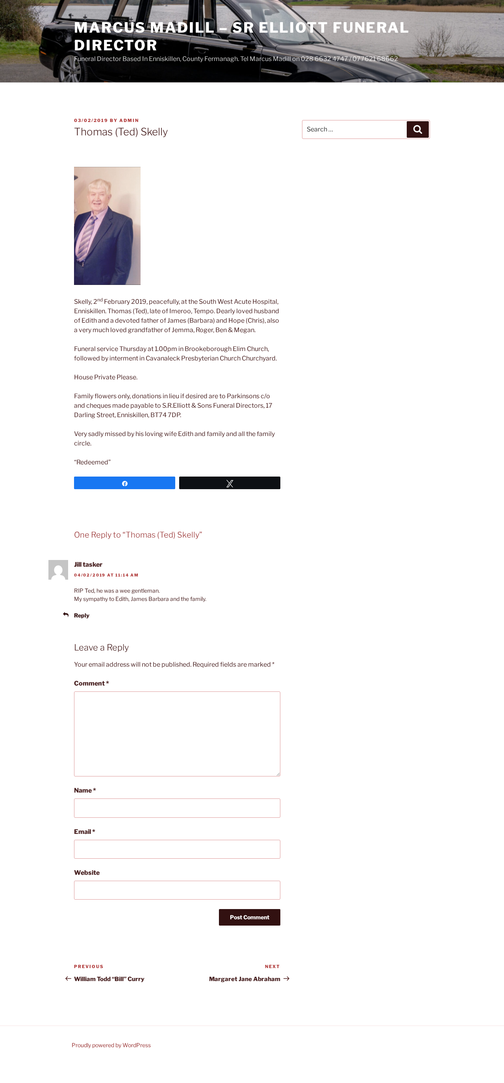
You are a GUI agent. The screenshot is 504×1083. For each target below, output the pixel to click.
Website (87, 872)
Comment (91, 683)
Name (85, 790)
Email (84, 831)
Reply (81, 615)
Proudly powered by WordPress (111, 1045)
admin (129, 120)
